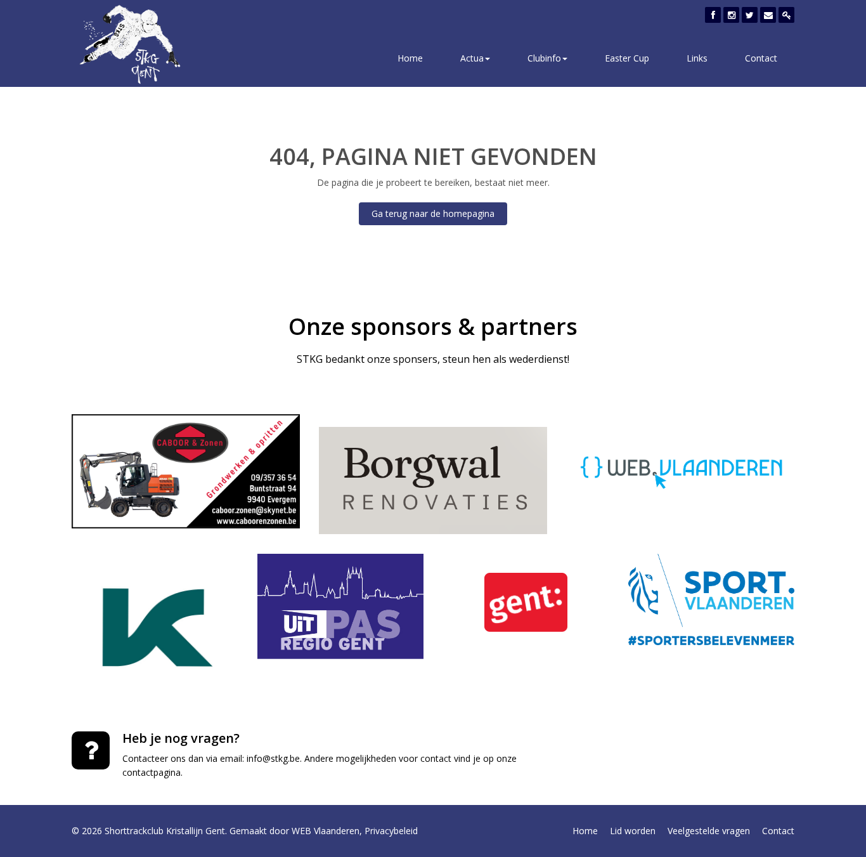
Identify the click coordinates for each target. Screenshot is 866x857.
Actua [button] (472, 58)
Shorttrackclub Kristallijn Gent (165, 831)
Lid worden (633, 831)
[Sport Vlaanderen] (711, 599)
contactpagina (151, 772)
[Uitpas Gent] (340, 606)
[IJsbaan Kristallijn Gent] (155, 627)
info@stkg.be (273, 758)
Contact (761, 58)
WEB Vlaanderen (325, 831)
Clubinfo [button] (544, 58)
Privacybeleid (391, 831)
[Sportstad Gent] (526, 602)
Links (697, 58)
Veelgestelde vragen (709, 831)
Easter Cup (627, 58)
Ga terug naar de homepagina (433, 213)
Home (410, 58)
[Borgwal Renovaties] (433, 480)
